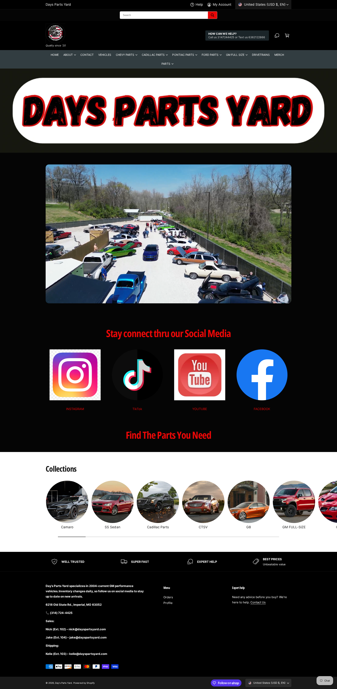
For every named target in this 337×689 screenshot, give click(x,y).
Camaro (67, 527)
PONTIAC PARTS (183, 54)
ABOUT (68, 54)
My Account (222, 4)
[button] (287, 35)
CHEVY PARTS (125, 54)
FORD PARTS (210, 54)
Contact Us (258, 602)
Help (199, 4)
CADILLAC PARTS (153, 54)
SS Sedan (112, 527)
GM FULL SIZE (235, 54)
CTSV (203, 527)
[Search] (212, 15)
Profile (168, 603)
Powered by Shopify (83, 683)
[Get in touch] (277, 35)
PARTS (165, 63)
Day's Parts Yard (63, 683)
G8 (248, 527)
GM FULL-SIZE (294, 527)
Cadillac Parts (158, 527)
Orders (168, 597)
